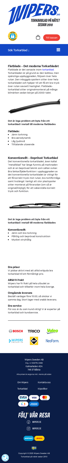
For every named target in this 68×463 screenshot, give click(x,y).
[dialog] (5, 457)
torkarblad (48, 69)
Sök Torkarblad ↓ (19, 50)
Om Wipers (22, 382)
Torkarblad (22, 388)
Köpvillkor (42, 388)
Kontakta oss (44, 382)
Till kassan (51, 37)
